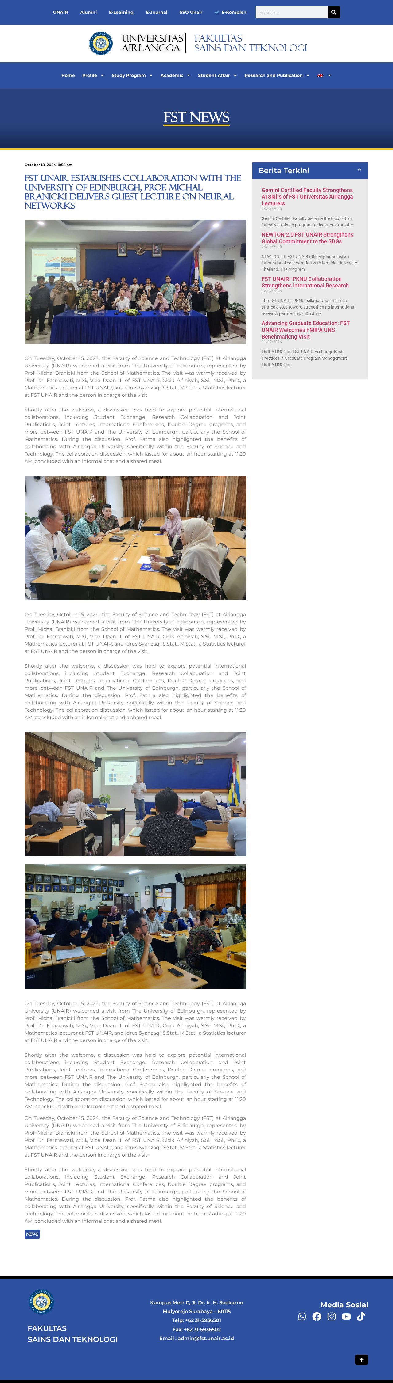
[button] (310, 170)
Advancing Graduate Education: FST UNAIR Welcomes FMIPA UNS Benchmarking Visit (306, 329)
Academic (172, 75)
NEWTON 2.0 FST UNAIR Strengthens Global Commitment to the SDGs (307, 237)
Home (68, 75)
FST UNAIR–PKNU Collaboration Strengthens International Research (305, 282)
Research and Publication (274, 75)
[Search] (334, 12)
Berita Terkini (284, 170)
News (32, 1234)
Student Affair (214, 75)
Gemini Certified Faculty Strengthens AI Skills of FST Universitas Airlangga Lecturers (307, 197)
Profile (89, 75)
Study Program (129, 75)
